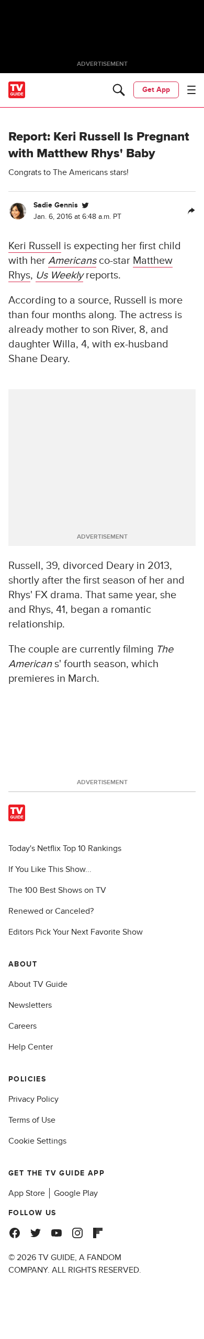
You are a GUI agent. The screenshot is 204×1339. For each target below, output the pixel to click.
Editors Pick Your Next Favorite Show (75, 932)
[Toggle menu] (191, 90)
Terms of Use (31, 1120)
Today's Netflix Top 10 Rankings (64, 848)
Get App (156, 89)
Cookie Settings (37, 1141)
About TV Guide (37, 984)
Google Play (76, 1193)
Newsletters (30, 1005)
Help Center (30, 1047)
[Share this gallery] (191, 211)
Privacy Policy (33, 1099)
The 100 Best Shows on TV (57, 890)
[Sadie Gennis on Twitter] (85, 205)
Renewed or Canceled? (51, 911)
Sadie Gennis (55, 205)
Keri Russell (34, 246)
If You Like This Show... (50, 869)
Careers (22, 1026)
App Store (26, 1193)
